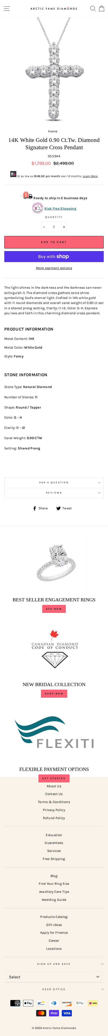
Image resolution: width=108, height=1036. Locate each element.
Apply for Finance (54, 932)
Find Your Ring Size (54, 884)
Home (52, 131)
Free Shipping (54, 859)
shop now (54, 693)
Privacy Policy (54, 810)
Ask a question (54, 482)
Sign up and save (54, 964)
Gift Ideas (54, 925)
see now (54, 608)
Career (54, 940)
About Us (54, 786)
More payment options (54, 268)
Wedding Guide (54, 900)
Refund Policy (54, 818)
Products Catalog (54, 917)
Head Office (54, 989)
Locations (54, 948)
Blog (54, 876)
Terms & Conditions (54, 802)
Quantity (54, 217)
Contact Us (54, 794)
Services (54, 851)
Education (54, 835)
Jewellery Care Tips (54, 892)
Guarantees (54, 843)
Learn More (90, 176)
